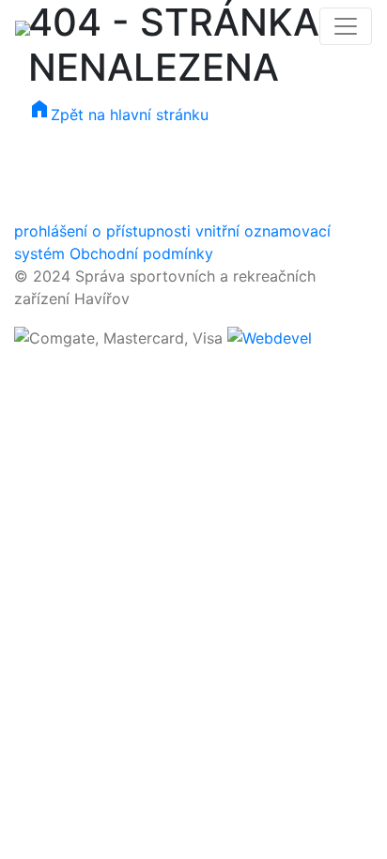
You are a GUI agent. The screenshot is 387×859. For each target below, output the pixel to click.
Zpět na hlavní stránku (118, 114)
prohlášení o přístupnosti (102, 231)
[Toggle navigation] (345, 26)
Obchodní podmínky (141, 253)
